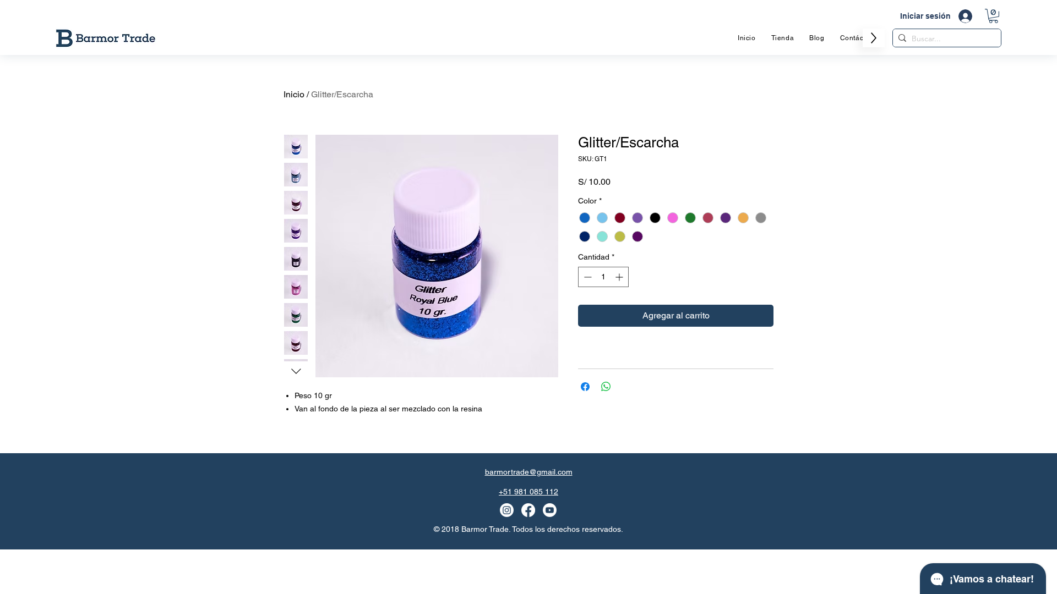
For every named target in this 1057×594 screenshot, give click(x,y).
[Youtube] (550, 510)
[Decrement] (586, 277)
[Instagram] (507, 510)
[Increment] (620, 277)
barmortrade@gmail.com (529, 472)
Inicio (294, 94)
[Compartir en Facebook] (585, 386)
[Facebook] (528, 510)
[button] (993, 16)
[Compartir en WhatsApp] (606, 386)
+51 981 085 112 (528, 491)
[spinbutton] (603, 277)
